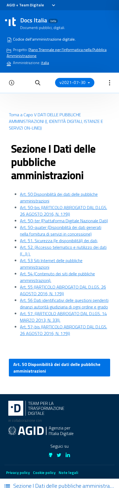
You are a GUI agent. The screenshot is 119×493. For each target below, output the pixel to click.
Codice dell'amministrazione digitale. (44, 39)
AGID (11, 5)
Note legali (68, 472)
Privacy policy (18, 472)
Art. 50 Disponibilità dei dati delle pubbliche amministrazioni (56, 367)
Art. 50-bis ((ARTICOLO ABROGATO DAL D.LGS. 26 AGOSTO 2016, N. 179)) (63, 210)
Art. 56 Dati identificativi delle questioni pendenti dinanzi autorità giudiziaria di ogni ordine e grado (64, 303)
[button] (38, 82)
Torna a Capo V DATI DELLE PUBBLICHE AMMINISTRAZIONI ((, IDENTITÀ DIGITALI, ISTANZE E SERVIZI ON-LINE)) (56, 121)
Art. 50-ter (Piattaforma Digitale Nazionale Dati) (64, 220)
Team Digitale (31, 5)
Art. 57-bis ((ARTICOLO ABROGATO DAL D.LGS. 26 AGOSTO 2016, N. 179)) (63, 330)
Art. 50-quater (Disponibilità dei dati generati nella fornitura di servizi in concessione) (60, 230)
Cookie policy (44, 472)
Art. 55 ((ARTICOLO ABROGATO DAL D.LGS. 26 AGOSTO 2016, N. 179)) (63, 290)
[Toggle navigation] (53, 5)
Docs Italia (38, 20)
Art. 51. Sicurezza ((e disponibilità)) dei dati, (59, 240)
